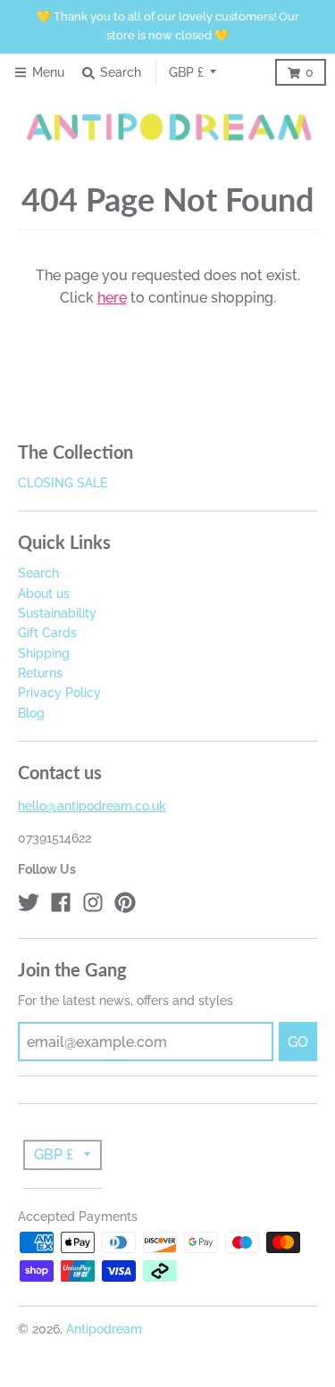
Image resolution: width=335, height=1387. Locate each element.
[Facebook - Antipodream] (60, 902)
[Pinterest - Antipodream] (125, 902)
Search (38, 573)
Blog (31, 713)
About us (44, 593)
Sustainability (57, 613)
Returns (40, 673)
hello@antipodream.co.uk (92, 806)
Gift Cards (47, 633)
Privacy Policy (59, 692)
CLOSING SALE (62, 483)
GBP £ (186, 72)
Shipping (44, 653)
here (112, 297)
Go (298, 1042)
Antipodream (104, 1329)
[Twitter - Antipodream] (28, 902)
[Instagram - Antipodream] (93, 902)
